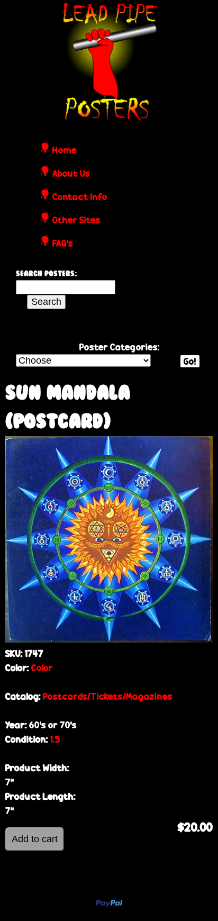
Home (64, 151)
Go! (190, 361)
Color (42, 668)
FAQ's (62, 244)
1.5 (55, 739)
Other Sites (76, 220)
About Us (71, 174)
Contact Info (79, 197)
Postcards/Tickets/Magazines (107, 696)
